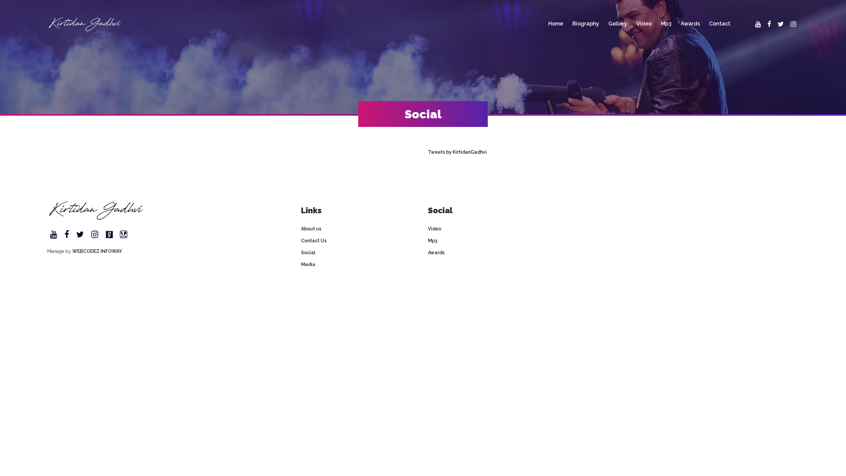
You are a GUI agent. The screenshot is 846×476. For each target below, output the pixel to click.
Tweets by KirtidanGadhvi (457, 152)
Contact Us (314, 240)
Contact (719, 23)
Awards (690, 23)
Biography (585, 23)
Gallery (617, 23)
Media (308, 264)
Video (644, 23)
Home (555, 23)
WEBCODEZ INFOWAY (97, 251)
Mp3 (666, 23)
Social (308, 252)
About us (311, 228)
